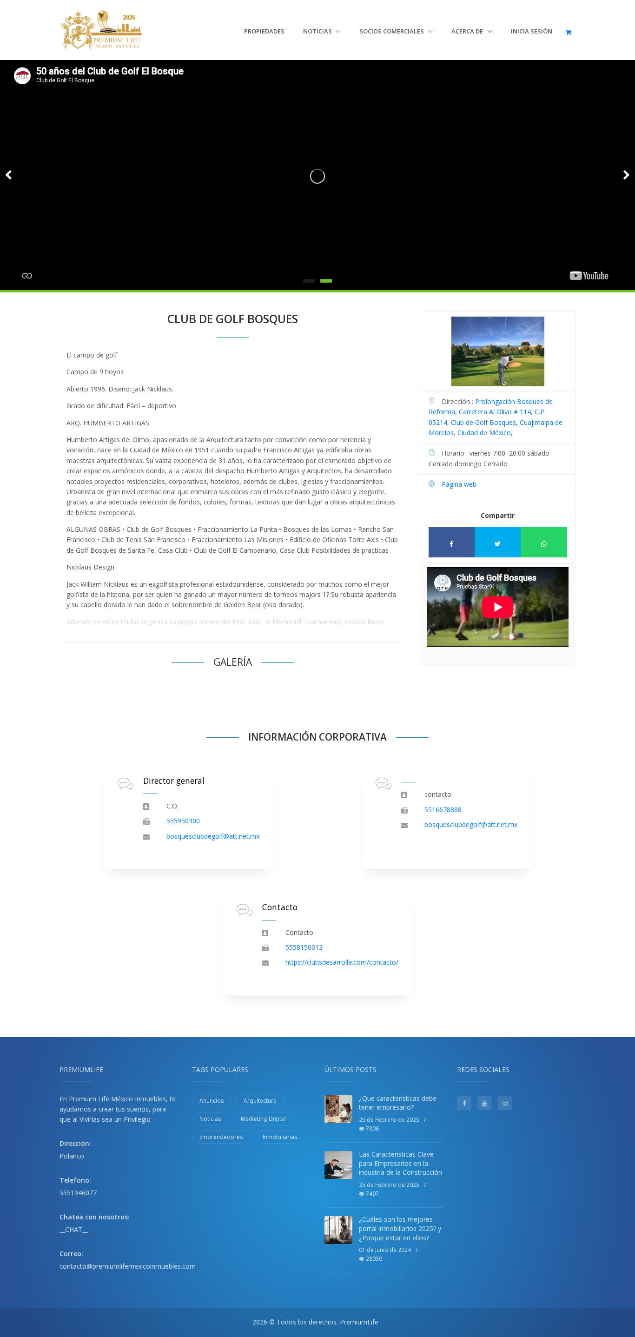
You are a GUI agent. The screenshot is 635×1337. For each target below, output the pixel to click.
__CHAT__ (74, 1229)
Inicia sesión (531, 31)
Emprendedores (221, 1137)
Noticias (318, 31)
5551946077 (78, 1192)
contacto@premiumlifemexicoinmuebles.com (128, 1266)
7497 (371, 1194)
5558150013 (304, 947)
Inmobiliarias (280, 1137)
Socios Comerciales (392, 31)
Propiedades (264, 31)
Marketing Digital (263, 1119)
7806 (371, 1128)
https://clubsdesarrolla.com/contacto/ (341, 962)
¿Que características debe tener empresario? (398, 1103)
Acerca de (467, 31)
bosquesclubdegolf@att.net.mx (212, 836)
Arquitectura (260, 1101)
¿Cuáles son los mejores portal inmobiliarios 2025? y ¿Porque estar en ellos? (400, 1228)
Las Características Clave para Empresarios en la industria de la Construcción (400, 1163)
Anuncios (211, 1101)
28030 (373, 1259)
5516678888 (443, 809)
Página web (459, 484)
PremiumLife (359, 1321)
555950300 (183, 820)
